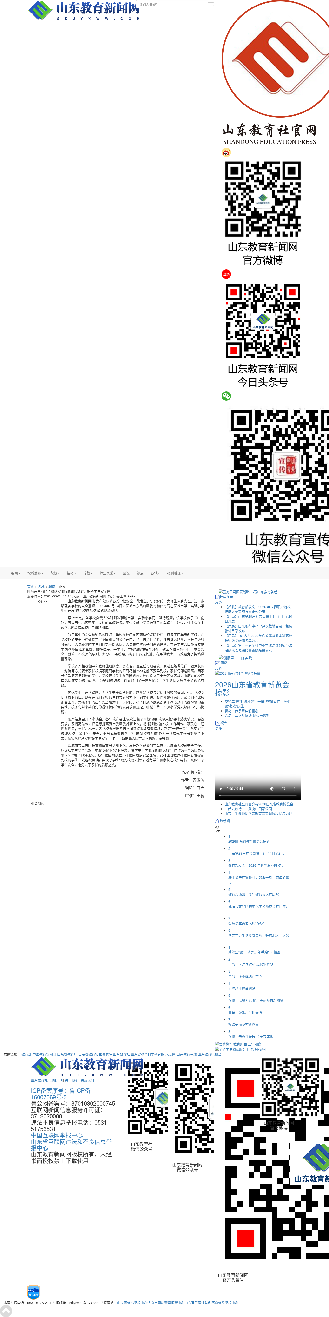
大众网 (170, 1054)
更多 (218, 601)
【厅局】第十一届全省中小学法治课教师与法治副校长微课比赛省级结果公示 (258, 647)
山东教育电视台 (209, 1054)
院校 (54, 572)
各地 (154, 572)
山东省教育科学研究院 (147, 1054)
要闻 (14, 572)
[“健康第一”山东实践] (235, 657)
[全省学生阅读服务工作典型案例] (240, 1048)
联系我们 (87, 1080)
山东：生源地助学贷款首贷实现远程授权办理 (258, 813)
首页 (30, 586)
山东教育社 (121, 1054)
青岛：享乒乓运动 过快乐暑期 (247, 715)
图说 (126, 572)
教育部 (26, 1054)
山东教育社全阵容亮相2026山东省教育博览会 (259, 803)
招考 (70, 572)
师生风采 (106, 572)
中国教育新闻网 (44, 1054)
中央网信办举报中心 (132, 1302)
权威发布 (34, 572)
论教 (86, 572)
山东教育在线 (187, 1054)
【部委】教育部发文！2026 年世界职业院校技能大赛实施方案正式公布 (258, 609)
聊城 (51, 586)
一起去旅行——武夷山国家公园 (248, 808)
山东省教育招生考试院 (95, 1054)
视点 (140, 572)
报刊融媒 (174, 572)
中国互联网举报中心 (57, 1135)
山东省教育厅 (67, 1054)
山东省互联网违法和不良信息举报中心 (71, 1144)
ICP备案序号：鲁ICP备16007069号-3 (61, 1093)
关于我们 (72, 1080)
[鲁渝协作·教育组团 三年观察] (238, 1043)
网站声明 (56, 1080)
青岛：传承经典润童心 (241, 710)
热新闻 (225, 820)
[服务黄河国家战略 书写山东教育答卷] (248, 591)
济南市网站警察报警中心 (165, 1302)
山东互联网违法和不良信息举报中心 (211, 1302)
